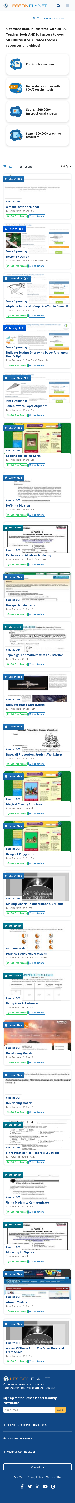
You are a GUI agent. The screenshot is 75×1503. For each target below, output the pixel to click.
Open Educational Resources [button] (27, 1425)
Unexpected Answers (20, 605)
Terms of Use (53, 1477)
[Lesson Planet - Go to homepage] (27, 5)
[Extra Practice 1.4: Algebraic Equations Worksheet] (37, 1144)
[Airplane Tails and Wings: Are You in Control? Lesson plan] (37, 300)
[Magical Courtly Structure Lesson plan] (37, 796)
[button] (68, 5)
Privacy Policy (35, 1477)
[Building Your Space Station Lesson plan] (37, 696)
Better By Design (17, 257)
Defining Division (18, 505)
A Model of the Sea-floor (22, 207)
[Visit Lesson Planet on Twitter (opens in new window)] (29, 1486)
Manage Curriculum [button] (21, 1451)
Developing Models (19, 1053)
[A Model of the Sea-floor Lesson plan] (37, 198)
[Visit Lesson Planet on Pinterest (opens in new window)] (52, 1486)
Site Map (19, 1477)
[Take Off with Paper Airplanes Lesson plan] (37, 400)
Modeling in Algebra (20, 1252)
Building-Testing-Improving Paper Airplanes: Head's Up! (37, 354)
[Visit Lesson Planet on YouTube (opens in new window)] (45, 1486)
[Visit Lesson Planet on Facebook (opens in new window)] (22, 1486)
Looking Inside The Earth (23, 456)
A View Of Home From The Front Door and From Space (35, 1350)
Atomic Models (16, 1302)
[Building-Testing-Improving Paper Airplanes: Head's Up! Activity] (37, 350)
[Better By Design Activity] (37, 250)
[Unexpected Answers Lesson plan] (37, 597)
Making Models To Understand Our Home (34, 904)
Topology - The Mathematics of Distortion (35, 655)
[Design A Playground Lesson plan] (37, 845)
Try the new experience (51, 18)
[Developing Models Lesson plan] (37, 1045)
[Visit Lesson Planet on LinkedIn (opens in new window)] (37, 1486)
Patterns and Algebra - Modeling (28, 555)
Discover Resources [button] (20, 1438)
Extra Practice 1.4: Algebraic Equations (32, 1153)
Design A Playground (20, 854)
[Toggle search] (58, 5)
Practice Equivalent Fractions (26, 954)
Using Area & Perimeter (22, 1003)
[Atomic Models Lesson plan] (37, 1294)
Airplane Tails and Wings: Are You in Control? (37, 306)
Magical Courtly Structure (24, 804)
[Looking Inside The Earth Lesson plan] (37, 447)
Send (60, 1409)
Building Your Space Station (25, 705)
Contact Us (37, 1467)
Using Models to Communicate (27, 1202)
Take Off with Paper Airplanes (26, 406)
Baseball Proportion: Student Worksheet (34, 754)
